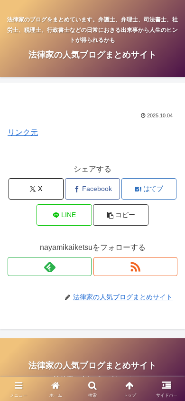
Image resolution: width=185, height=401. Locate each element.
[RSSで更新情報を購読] (135, 266)
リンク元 (23, 132)
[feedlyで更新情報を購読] (50, 266)
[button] (120, 215)
